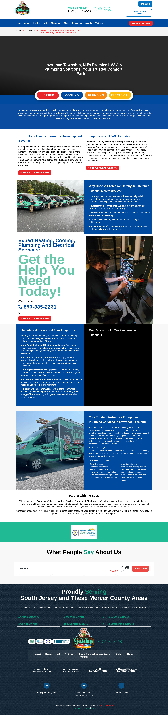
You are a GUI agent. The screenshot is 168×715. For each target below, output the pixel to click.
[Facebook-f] (95, 9)
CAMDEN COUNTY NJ (119, 617)
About (38, 654)
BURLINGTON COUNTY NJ (76, 624)
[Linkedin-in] (109, 9)
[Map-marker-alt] (120, 641)
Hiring (130, 654)
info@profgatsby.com (46, 693)
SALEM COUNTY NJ (27, 624)
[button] (34, 172)
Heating (48, 654)
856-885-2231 (41, 511)
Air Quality (70, 654)
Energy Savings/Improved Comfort (95, 654)
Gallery (119, 654)
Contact (84, 657)
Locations (30, 30)
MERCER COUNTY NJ (74, 617)
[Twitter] (105, 9)
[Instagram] (100, 9)
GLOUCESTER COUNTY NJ (121, 624)
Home (18, 30)
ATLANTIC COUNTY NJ (28, 617)
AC (58, 654)
